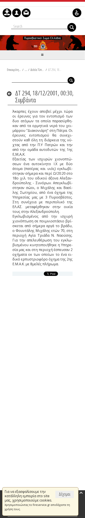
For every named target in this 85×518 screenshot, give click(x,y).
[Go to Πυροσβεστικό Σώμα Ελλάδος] (42, 42)
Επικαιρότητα (14, 69)
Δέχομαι (64, 494)
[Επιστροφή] (10, 93)
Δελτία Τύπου (37, 69)
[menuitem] (7, 12)
